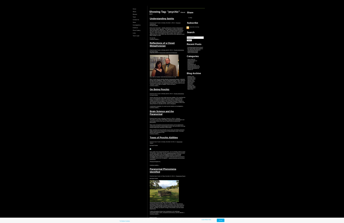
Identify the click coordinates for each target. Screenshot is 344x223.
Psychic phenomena (179, 50)
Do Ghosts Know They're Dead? (195, 47)
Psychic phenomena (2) (193, 68)
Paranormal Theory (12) (193, 65)
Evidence (135, 27)
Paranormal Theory (180, 176)
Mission (135, 14)
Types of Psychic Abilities (164, 137)
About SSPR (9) (191, 59)
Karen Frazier (154, 25)
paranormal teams (171, 153)
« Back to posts (153, 217)
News (134, 22)
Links (134, 33)
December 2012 (191, 79)
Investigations (137, 25)
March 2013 (190, 82)
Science (178, 118)
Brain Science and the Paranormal (162, 112)
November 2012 (191, 77)
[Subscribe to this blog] (187, 27)
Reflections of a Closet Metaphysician (162, 44)
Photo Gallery (136, 30)
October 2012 (190, 76)
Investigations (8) (191, 64)
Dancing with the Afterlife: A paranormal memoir (167, 79)
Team (134, 17)
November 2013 (191, 86)
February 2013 (191, 81)
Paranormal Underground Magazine (168, 52)
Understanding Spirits (162, 18)
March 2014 (190, 89)
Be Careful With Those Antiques (195, 48)
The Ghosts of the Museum (193, 49)
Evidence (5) (190, 63)
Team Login (136, 35)
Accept (220, 220)
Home (134, 9)
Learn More (205, 219)
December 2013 (191, 87)
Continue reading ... (154, 39)
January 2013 (190, 80)
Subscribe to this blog (194, 26)
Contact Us (136, 19)
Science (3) (190, 69)
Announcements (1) (192, 60)
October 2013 (190, 85)
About (134, 11)
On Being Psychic (159, 89)
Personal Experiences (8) (193, 67)
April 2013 (190, 84)
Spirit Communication (192, 52)
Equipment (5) (190, 62)
